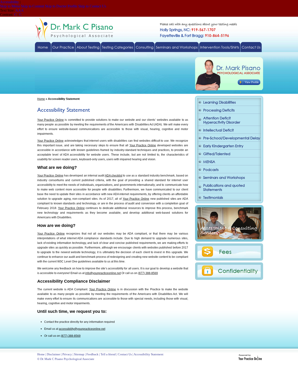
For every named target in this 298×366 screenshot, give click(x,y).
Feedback (92, 354)
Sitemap (79, 354)
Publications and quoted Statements (224, 187)
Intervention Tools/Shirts (219, 47)
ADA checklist (113, 175)
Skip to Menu (10, 6)
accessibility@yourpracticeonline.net (82, 328)
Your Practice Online (50, 119)
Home (43, 47)
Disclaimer (53, 354)
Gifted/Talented (216, 153)
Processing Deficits (219, 110)
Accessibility (9, 2)
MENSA (209, 161)
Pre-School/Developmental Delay (231, 138)
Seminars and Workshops (177, 47)
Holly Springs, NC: (188, 29)
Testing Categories (117, 47)
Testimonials (213, 197)
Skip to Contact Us (92, 6)
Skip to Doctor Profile (61, 6)
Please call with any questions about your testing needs (198, 24)
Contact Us (251, 47)
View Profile (252, 82)
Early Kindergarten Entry (223, 146)
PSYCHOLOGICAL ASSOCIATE (238, 73)
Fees (225, 251)
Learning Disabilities (219, 102)
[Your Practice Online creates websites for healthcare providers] (250, 359)
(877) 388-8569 (148, 273)
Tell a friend (108, 354)
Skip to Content (32, 6)
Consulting (144, 47)
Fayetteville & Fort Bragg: (194, 35)
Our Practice (63, 47)
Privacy (67, 354)
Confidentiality (238, 270)
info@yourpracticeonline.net (103, 273)
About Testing (88, 47)
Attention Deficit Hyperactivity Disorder (221, 120)
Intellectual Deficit (218, 130)
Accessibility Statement (148, 354)
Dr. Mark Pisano (238, 67)
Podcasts (211, 169)
